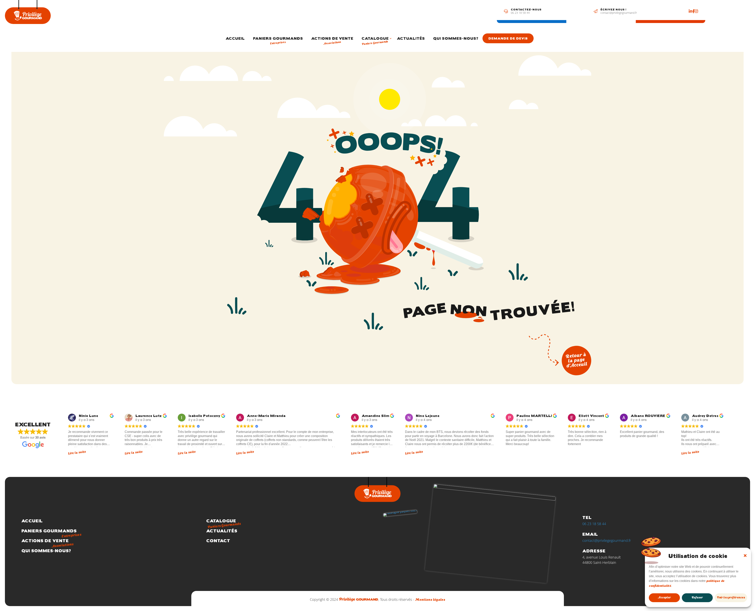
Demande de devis (508, 38)
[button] (745, 556)
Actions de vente (332, 41)
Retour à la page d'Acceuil (576, 360)
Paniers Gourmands (278, 41)
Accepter (664, 598)
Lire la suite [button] (77, 453)
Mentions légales (430, 599)
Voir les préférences (731, 598)
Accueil (235, 38)
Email (590, 534)
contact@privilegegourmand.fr (618, 13)
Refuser (697, 598)
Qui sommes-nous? (455, 38)
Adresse (594, 550)
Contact (218, 540)
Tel (587, 517)
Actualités (411, 38)
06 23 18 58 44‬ (520, 13)
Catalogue (375, 41)
